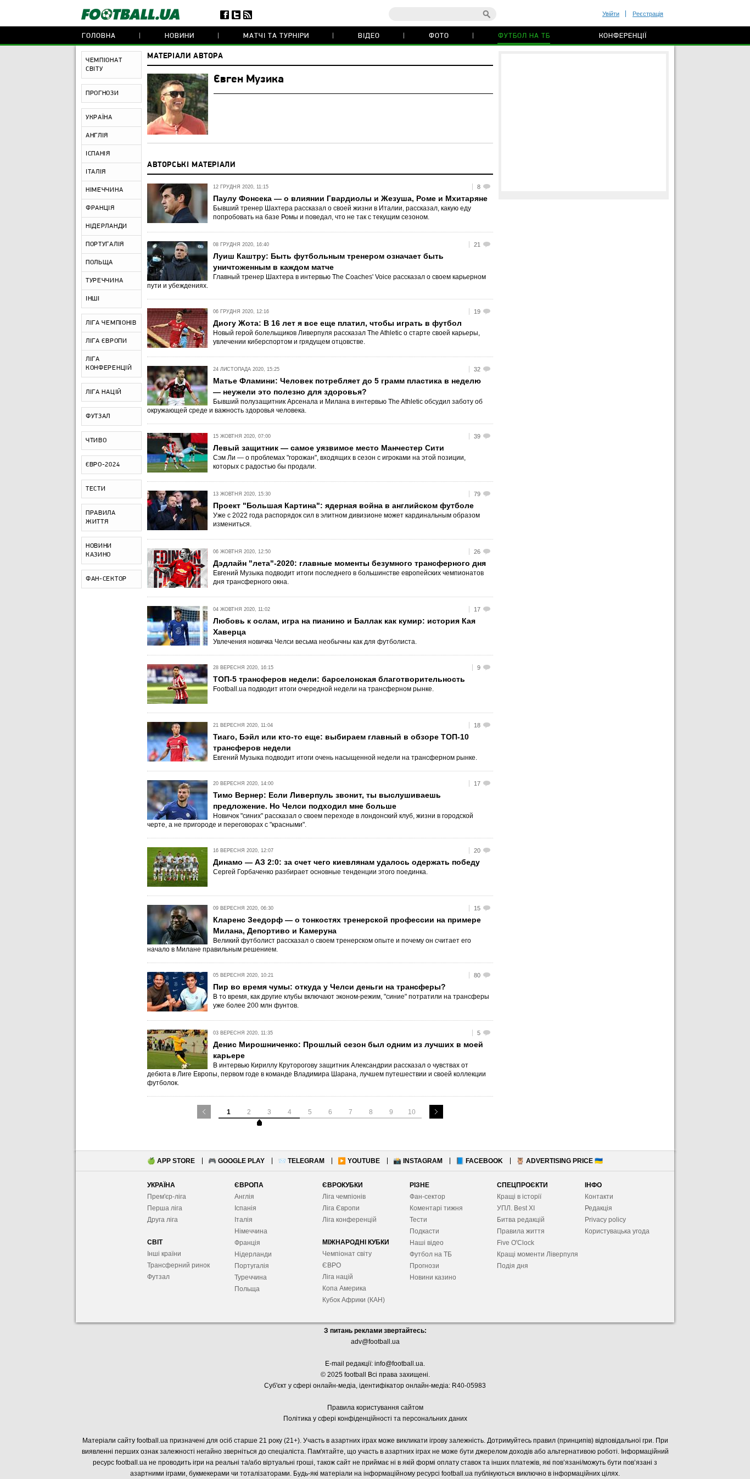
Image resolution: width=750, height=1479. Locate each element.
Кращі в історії (519, 1196)
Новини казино (433, 1277)
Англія (244, 1196)
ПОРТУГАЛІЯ (105, 244)
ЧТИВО (96, 440)
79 (477, 494)
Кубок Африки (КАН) (353, 1300)
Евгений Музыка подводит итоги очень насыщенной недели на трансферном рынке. (345, 757)
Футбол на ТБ (524, 36)
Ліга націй (337, 1277)
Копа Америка (344, 1288)
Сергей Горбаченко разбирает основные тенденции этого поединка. (320, 872)
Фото (439, 36)
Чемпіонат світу (347, 1254)
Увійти (610, 13)
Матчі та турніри (276, 36)
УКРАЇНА (99, 117)
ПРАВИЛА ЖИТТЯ (101, 517)
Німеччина (250, 1231)
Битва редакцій (521, 1220)
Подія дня (512, 1266)
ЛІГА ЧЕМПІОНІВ (111, 323)
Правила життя (521, 1231)
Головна (99, 36)
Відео (369, 36)
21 (477, 244)
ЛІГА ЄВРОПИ (106, 341)
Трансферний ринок (178, 1265)
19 (477, 311)
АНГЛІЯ (97, 135)
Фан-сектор (427, 1196)
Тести (418, 1220)
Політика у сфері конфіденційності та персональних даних (375, 1418)
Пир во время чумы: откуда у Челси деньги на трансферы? (329, 986)
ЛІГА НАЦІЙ (104, 392)
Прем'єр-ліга (166, 1196)
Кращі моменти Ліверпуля (537, 1254)
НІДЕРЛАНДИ (106, 226)
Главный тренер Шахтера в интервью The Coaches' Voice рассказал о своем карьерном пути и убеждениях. (316, 281)
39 (477, 436)
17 (477, 609)
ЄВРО (331, 1265)
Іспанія (245, 1208)
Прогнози (424, 1266)
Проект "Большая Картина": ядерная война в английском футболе (343, 505)
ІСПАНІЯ (98, 154)
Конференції (623, 36)
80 (477, 975)
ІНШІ (93, 299)
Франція (247, 1243)
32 (477, 369)
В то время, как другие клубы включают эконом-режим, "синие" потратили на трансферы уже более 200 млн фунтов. (351, 1001)
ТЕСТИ (96, 489)
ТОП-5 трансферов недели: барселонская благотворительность (339, 679)
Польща (247, 1289)
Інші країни (164, 1254)
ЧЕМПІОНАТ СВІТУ (104, 65)
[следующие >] (436, 1112)
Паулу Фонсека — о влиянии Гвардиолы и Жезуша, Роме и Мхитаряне (350, 198)
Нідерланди (253, 1254)
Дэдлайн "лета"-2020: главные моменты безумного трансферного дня (349, 563)
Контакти (599, 1196)
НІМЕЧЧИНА (104, 190)
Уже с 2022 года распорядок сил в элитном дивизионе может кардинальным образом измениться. (346, 519)
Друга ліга (162, 1220)
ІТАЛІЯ (96, 172)
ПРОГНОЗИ (102, 93)
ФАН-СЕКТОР (106, 579)
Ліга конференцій (349, 1220)
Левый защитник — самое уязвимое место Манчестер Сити (328, 447)
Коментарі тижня (436, 1208)
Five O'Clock (515, 1243)
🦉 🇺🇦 (559, 1161)
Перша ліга (164, 1208)
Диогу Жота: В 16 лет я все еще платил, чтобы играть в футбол (337, 323)
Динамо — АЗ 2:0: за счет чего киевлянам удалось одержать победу (346, 862)
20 (477, 850)
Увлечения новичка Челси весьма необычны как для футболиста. (315, 642)
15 (477, 908)
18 (477, 725)
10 (412, 1112)
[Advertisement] (583, 122)
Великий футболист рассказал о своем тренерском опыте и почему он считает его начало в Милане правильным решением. (309, 945)
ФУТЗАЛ (98, 416)
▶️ (359, 1161)
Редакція (598, 1208)
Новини (179, 36)
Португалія (251, 1266)
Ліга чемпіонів (344, 1196)
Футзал (158, 1277)
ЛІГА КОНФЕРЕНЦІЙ (109, 363)
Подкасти (424, 1231)
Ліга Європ (339, 1208)
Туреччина (250, 1277)
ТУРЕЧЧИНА (104, 280)
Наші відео (427, 1243)
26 (477, 551)
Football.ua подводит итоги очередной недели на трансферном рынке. (323, 689)
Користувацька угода (617, 1231)
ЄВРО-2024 (103, 465)
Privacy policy (605, 1220)
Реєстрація (648, 13)
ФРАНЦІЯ (100, 208)
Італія (243, 1220)
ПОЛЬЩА (99, 262)
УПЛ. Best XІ (516, 1208)
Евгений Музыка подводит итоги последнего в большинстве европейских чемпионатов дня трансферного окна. (348, 577)
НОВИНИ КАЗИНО (99, 550)
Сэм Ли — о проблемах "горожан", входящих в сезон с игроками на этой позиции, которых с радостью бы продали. (339, 462)
